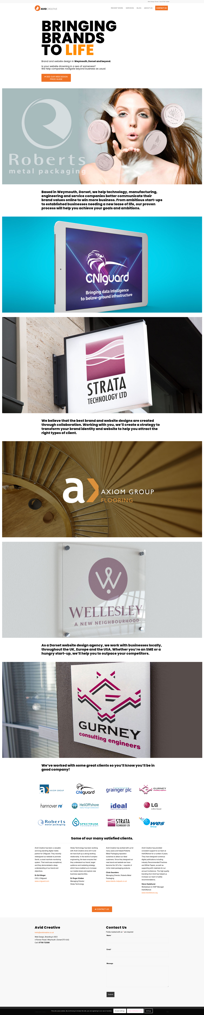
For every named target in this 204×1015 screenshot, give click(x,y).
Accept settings (120, 1011)
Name (109, 935)
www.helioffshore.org (150, 892)
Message (110, 963)
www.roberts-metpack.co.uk (116, 881)
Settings (148, 1011)
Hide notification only (135, 1011)
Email (109, 949)
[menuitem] (117, 8)
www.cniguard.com (42, 881)
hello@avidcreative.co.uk (44, 932)
